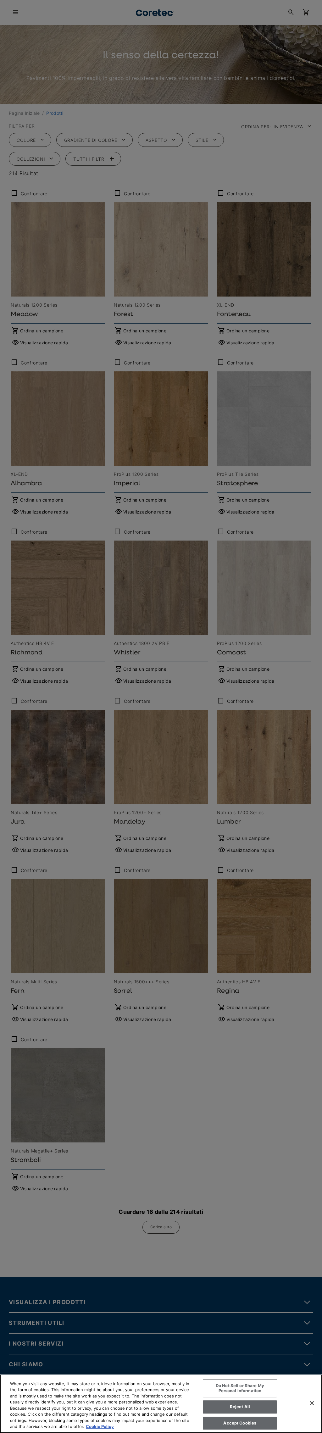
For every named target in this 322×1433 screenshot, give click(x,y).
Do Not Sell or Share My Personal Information (240, 1388)
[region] (161, 1404)
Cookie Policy (100, 1426)
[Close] (312, 1403)
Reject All (240, 1406)
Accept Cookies (239, 1422)
